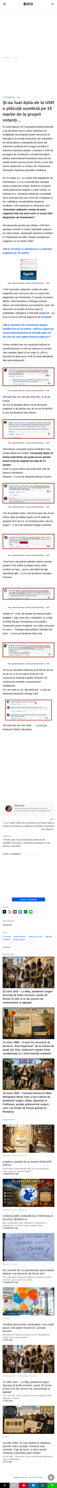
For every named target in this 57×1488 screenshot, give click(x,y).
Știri (24, 1155)
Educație (16, 1155)
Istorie (6, 1437)
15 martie (7, 936)
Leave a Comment (28, 899)
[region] (28, 31)
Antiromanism (9, 97)
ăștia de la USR (35, 936)
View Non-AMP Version (35, 1477)
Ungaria (34, 1376)
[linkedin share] (20, 912)
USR (16, 57)
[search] (52, 4)
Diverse (6, 1318)
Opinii (15, 1264)
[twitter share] (4, 912)
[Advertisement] (28, 78)
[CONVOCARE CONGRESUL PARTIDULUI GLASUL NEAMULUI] (28, 1193)
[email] (14, 1485)
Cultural (7, 1155)
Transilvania (23, 1376)
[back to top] (51, 1477)
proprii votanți (19, 939)
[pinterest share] (15, 912)
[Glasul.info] (28, 4)
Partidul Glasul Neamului (15, 1210)
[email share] (9, 912)
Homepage (7, 57)
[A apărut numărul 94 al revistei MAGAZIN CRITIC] (28, 1139)
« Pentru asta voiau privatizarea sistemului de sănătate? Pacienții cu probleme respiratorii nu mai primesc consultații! (26, 843)
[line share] (30, 912)
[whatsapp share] (25, 912)
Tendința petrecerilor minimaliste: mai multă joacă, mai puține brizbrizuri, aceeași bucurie (28, 1328)
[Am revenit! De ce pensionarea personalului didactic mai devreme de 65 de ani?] (28, 1247)
